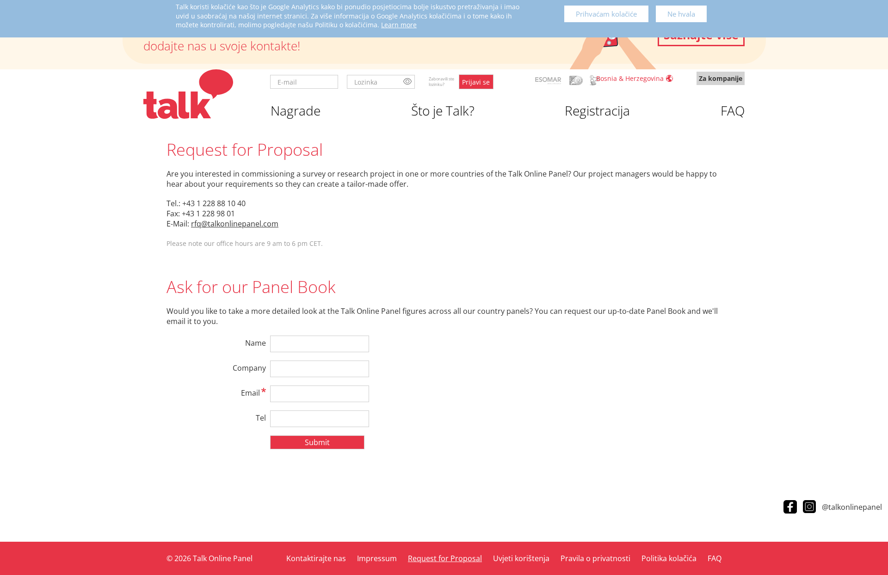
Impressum (377, 558)
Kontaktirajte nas (316, 558)
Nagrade (296, 110)
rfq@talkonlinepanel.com (234, 224)
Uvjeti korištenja (521, 558)
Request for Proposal (445, 558)
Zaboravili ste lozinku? (441, 81)
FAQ (733, 110)
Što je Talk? (443, 110)
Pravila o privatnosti (595, 558)
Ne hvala (681, 13)
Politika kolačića (669, 558)
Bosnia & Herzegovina (630, 78)
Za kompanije (720, 78)
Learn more (399, 24)
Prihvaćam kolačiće (606, 13)
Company (249, 368)
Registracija (597, 110)
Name (255, 343)
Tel (261, 418)
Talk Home (188, 94)
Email (250, 393)
